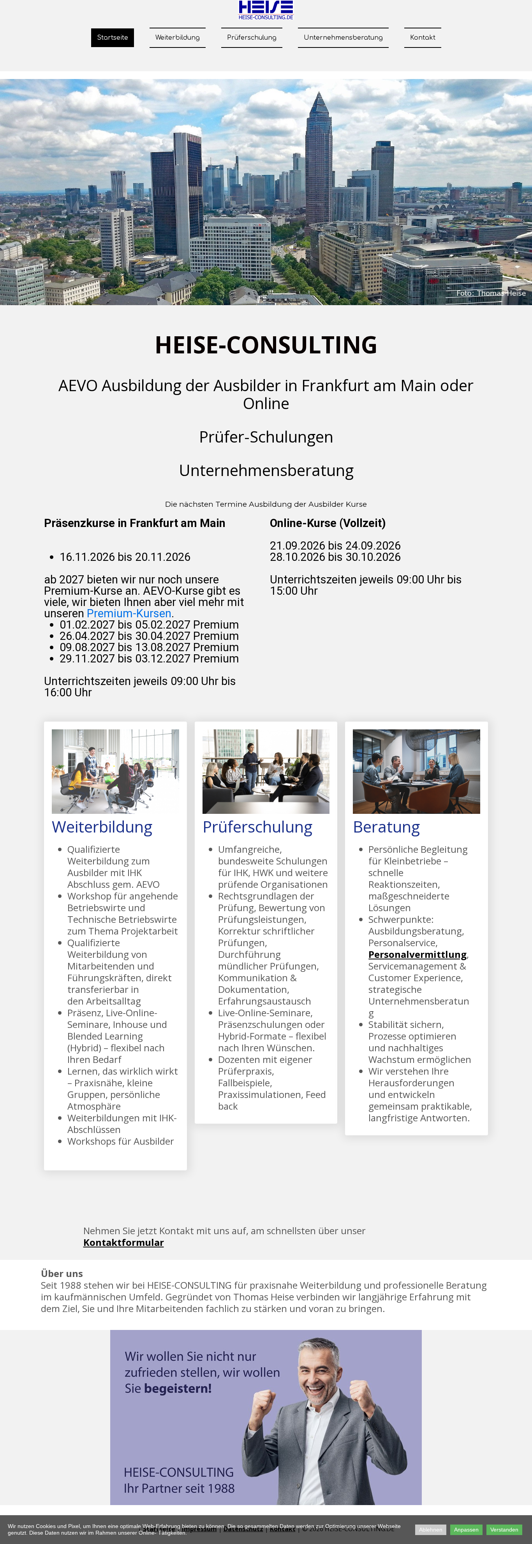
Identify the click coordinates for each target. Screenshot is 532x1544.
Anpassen (466, 1529)
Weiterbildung (177, 37)
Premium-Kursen (129, 613)
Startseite (112, 37)
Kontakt (422, 37)
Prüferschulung (252, 37)
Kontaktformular (123, 1242)
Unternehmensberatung (343, 37)
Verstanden (504, 1529)
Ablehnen (430, 1529)
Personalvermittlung (417, 954)
